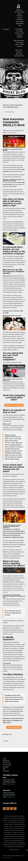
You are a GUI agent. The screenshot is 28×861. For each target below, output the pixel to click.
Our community (19, 42)
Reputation (6, 767)
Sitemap (22, 855)
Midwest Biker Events (19, 40)
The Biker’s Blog (9, 112)
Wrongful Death (19, 23)
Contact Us (19, 52)
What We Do (19, 10)
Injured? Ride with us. (14, 727)
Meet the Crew (19, 50)
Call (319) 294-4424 (19, 55)
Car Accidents (19, 19)
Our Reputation (19, 29)
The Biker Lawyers (11, 132)
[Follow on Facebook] (4, 808)
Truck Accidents (20, 21)
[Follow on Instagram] (7, 808)
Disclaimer (9, 857)
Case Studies (19, 31)
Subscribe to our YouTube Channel (13, 707)
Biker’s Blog (19, 54)
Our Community (7, 765)
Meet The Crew (7, 762)
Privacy (4, 857)
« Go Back (5, 741)
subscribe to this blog (16, 711)
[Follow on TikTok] (15, 808)
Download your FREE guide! (14, 405)
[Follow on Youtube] (11, 808)
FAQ (19, 25)
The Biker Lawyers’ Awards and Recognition (19, 35)
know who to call (9, 669)
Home (4, 758)
